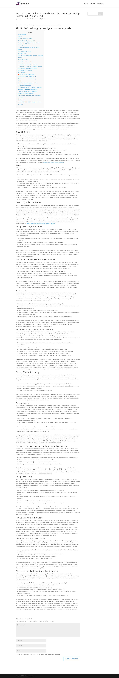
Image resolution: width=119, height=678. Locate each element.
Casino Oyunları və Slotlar (25, 38)
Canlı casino (21, 100)
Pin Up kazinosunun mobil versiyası (27, 79)
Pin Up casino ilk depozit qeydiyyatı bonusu (30, 66)
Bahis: (19, 81)
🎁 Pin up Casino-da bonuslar (26, 74)
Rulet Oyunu (21, 45)
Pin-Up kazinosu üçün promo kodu (27, 64)
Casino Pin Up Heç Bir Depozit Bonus (28, 83)
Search (100, 14)
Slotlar (20, 36)
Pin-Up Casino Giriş (23, 60)
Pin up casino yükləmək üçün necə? (27, 68)
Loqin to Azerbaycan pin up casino (27, 91)
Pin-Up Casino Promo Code (25, 62)
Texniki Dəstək (22, 34)
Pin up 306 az (21, 72)
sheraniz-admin (21, 19)
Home (85, 4)
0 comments (45, 19)
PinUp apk (38, 19)
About (92, 4)
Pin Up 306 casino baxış (24, 51)
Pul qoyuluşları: (22, 53)
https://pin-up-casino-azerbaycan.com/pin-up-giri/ (41, 223)
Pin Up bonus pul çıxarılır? (25, 70)
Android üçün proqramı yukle (26, 93)
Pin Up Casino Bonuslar (24, 85)
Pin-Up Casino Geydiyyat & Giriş (26, 41)
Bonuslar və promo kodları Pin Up (27, 76)
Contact (100, 4)
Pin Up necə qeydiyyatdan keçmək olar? (29, 43)
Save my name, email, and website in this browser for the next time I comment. (39, 654)
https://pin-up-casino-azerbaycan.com (53, 162)
